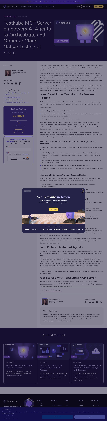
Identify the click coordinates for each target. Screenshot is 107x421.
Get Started (54, 209)
